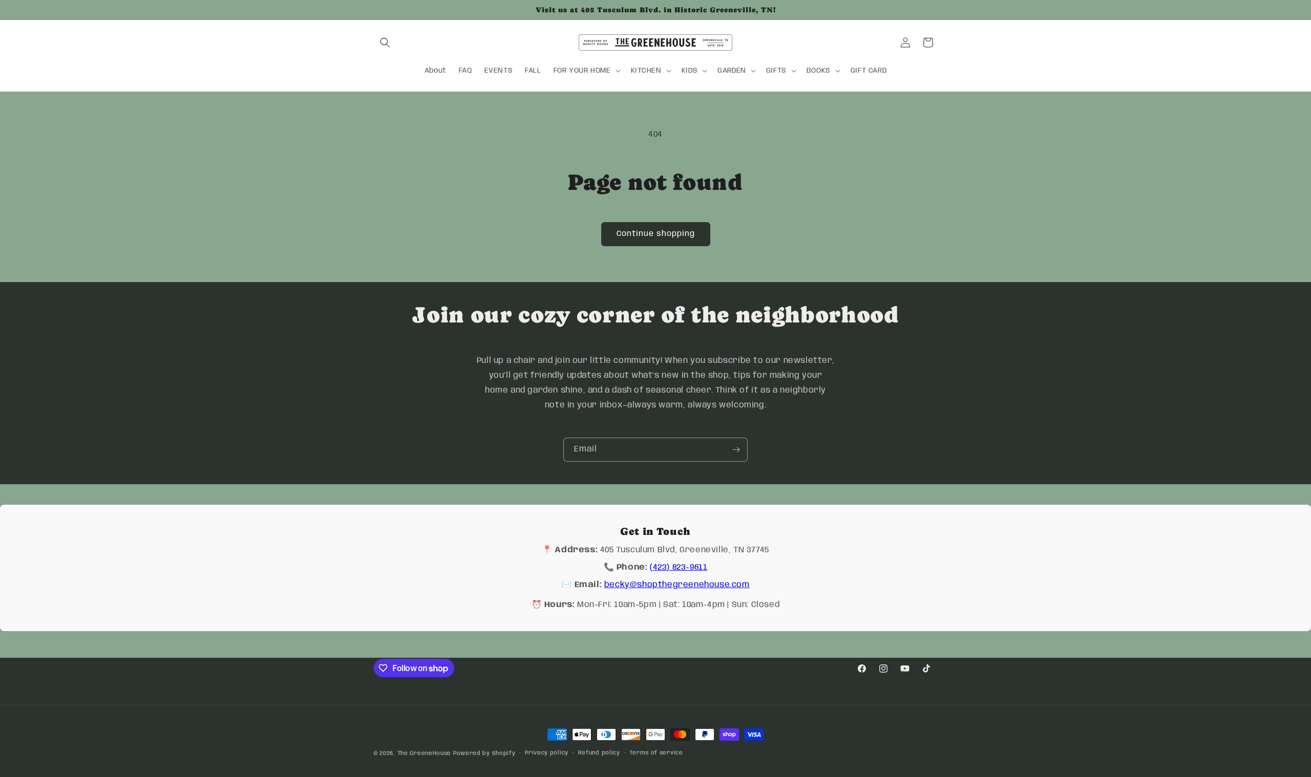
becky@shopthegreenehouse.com (677, 584)
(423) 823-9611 (678, 567)
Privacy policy (546, 753)
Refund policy (599, 753)
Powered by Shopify (484, 753)
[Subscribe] (736, 450)
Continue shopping (656, 234)
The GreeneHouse (424, 753)
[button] (385, 42)
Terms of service (656, 753)
